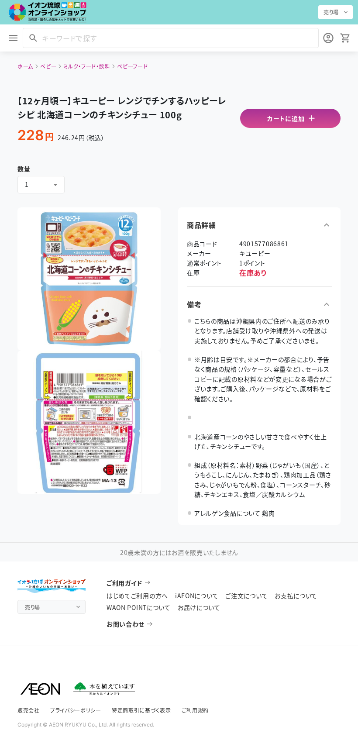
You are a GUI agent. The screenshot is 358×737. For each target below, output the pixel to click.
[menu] (13, 38)
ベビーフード (132, 66)
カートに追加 (285, 118)
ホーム (25, 66)
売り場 (331, 12)
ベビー (48, 66)
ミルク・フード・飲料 (86, 66)
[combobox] (41, 184)
